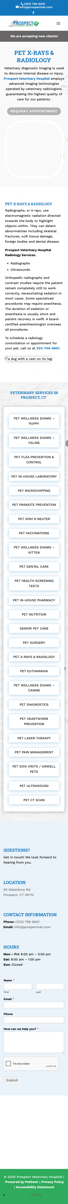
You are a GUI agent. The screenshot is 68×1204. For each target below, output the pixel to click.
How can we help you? (21, 1029)
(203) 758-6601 (34, 4)
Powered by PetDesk (21, 1182)
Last (38, 992)
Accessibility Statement (35, 1187)
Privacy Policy (52, 1182)
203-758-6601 (47, 348)
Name (9, 980)
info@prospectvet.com (32, 927)
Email (9, 999)
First (6, 992)
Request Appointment (34, 111)
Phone (8, 1014)
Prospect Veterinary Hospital (27, 78)
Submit (12, 1080)
